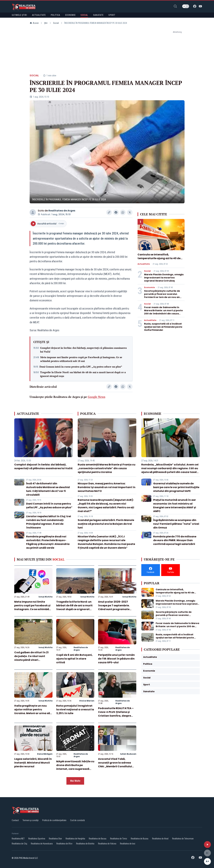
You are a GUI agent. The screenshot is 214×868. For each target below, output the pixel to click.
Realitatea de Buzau (139, 838)
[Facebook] (195, 6)
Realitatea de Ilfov (64, 843)
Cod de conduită (77, 820)
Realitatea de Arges (61, 210)
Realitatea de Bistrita (85, 843)
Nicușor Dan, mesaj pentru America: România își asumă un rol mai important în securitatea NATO (106, 487)
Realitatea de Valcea (107, 843)
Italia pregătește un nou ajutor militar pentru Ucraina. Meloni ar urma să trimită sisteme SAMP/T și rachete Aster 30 (32, 713)
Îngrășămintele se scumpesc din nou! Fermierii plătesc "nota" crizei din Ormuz (176, 523)
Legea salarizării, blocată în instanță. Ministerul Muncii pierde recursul (33, 762)
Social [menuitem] (84, 15)
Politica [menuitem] (55, 15)
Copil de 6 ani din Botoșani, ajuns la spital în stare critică (74, 658)
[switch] (185, 6)
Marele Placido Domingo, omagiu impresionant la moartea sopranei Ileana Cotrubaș (164, 277)
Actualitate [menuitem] (39, 15)
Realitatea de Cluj (19, 843)
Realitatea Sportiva (36, 838)
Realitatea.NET (18, 838)
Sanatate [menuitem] (98, 15)
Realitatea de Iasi (127, 843)
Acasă (36, 23)
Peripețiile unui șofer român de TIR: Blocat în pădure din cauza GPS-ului (116, 658)
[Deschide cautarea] (175, 6)
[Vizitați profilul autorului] (33, 212)
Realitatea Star (55, 838)
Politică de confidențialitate (54, 820)
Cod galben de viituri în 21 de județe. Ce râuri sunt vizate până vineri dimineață (31, 658)
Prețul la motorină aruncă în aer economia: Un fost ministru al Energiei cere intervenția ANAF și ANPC (174, 505)
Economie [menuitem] (70, 15)
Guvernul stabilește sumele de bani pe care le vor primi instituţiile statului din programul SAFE (176, 487)
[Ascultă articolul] (207, 844)
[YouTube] (200, 6)
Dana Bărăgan (44, 754)
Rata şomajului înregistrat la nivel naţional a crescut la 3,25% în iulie (75, 709)
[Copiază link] (109, 212)
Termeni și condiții (31, 820)
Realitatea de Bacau (97, 838)
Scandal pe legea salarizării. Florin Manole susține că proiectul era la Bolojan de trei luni (106, 523)
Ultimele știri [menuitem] (19, 15)
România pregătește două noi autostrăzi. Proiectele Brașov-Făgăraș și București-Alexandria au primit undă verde (48, 542)
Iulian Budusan (128, 754)
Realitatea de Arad (160, 838)
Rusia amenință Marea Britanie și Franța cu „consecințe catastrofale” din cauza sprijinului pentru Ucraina (106, 468)
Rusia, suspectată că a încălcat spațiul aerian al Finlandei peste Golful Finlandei (163, 327)
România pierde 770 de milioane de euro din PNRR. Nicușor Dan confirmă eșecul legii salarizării (174, 540)
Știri (45, 23)
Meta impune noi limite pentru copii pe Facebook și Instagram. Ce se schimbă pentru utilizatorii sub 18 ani (81, 359)
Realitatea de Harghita (75, 838)
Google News (96, 397)
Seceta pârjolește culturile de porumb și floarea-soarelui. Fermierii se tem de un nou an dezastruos (162, 295)
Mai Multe (75, 780)
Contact (15, 820)
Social (56, 23)
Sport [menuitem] (111, 15)
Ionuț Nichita (45, 596)
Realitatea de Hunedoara (42, 843)
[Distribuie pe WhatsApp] (123, 212)
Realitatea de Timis (118, 838)
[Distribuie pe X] (130, 212)
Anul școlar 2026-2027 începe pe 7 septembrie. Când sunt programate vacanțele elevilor (114, 607)
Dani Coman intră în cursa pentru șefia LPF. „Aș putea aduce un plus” (80, 366)
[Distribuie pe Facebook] (116, 212)
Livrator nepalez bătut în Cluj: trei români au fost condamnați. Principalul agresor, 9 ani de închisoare (48, 522)
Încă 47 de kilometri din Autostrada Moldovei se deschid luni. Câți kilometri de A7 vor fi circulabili (48, 489)
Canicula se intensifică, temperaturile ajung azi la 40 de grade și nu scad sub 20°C (159, 258)
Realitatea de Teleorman (183, 838)
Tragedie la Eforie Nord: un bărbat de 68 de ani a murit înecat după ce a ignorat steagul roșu (83, 374)
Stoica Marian (86, 700)
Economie (149, 287)
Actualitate (144, 264)
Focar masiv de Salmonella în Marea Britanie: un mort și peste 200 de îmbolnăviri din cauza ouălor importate (163, 312)
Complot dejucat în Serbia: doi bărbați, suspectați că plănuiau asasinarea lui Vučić (83, 349)
